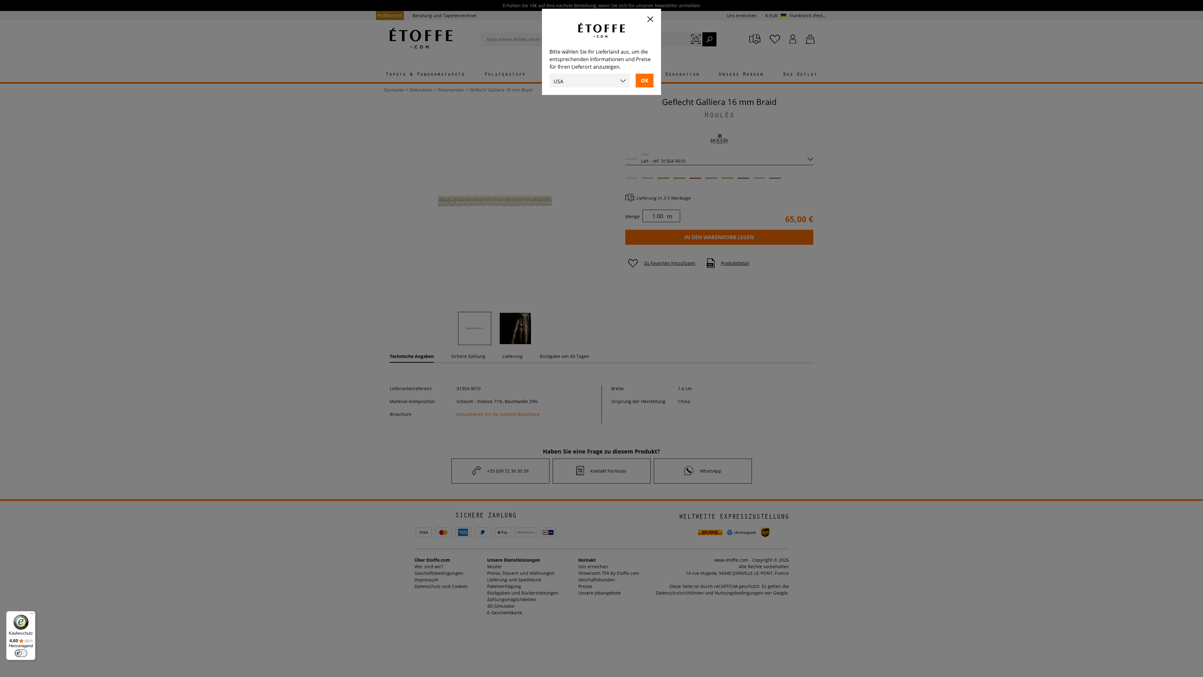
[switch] (21, 653)
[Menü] (31, 615)
